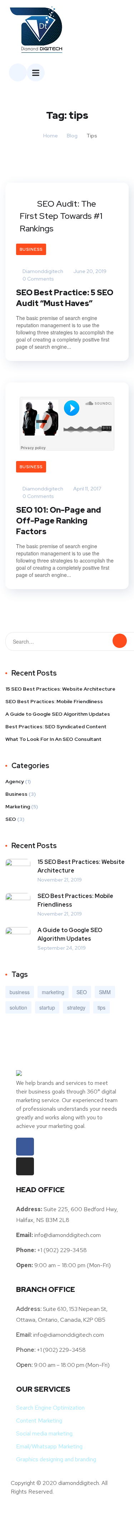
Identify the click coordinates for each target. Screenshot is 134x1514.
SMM (105, 992)
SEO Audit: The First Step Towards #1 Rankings (61, 216)
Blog (72, 135)
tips (101, 1007)
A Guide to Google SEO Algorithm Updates (57, 714)
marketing (53, 992)
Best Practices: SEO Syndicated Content (55, 726)
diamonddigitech (42, 271)
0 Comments (37, 279)
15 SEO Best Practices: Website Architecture (60, 689)
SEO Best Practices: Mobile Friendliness (54, 701)
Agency (14, 781)
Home (50, 135)
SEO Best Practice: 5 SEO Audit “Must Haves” (64, 298)
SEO (10, 819)
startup (47, 1007)
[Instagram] (25, 1166)
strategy (76, 1007)
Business (31, 249)
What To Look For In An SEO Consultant (53, 739)
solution (18, 1007)
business (20, 992)
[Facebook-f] (25, 1147)
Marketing (17, 806)
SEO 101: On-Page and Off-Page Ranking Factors (58, 521)
